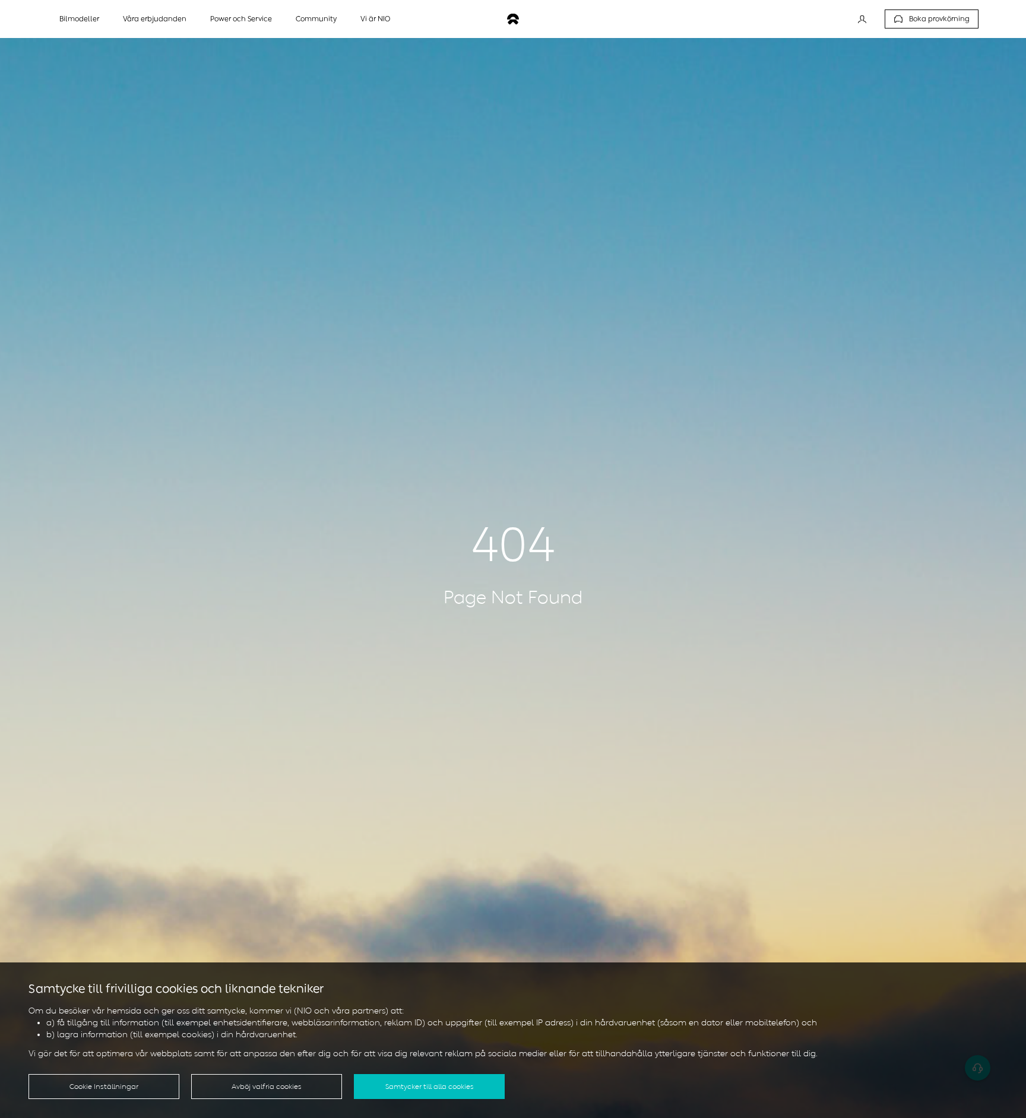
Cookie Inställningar (103, 1086)
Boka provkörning (939, 19)
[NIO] (513, 19)
